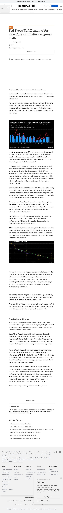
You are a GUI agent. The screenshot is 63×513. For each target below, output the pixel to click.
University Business (43, 504)
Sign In (51, 469)
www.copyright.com (46, 409)
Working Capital (6, 472)
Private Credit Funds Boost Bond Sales (23, 435)
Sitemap (16, 479)
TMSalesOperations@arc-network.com (36, 411)
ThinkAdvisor (10, 500)
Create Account (53, 471)
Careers (4, 487)
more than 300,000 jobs (31, 230)
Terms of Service (42, 472)
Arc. (17, 509)
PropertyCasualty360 (18, 500)
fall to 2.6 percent (17, 284)
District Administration (30, 504)
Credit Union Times (33, 501)
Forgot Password (53, 474)
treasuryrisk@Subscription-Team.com (12, 462)
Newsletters (47, 5)
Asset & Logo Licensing (29, 475)
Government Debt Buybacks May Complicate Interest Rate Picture (32, 429)
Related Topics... (31, 400)
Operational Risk (6, 479)
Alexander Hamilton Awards (23, 1)
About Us (28, 469)
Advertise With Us (31, 472)
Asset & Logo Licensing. (24, 413)
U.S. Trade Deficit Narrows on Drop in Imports (25, 438)
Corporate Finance (7, 477)
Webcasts (34, 1)
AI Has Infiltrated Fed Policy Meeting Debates (25, 432)
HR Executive (18, 504)
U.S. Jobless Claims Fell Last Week (22, 427)
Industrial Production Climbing (20, 424)
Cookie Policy (41, 469)
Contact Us (29, 478)
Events (16, 477)
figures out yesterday (18, 103)
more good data (36, 235)
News (10, 27)
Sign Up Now (48, 497)
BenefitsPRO (27, 500)
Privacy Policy (41, 474)
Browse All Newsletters (43, 501)
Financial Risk (6, 474)
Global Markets (6, 482)
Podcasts (16, 472)
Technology (5, 484)
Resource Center (42, 1)
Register (55, 5)
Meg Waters (18, 42)
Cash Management (7, 469)
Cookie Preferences (51, 509)
